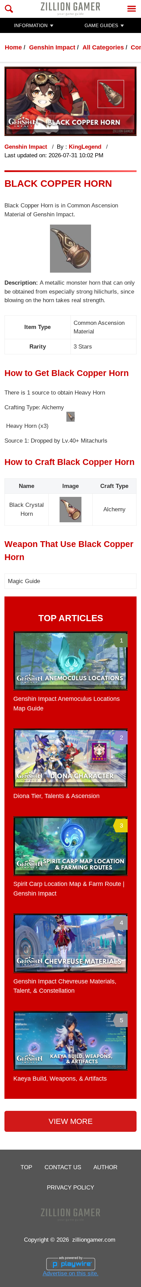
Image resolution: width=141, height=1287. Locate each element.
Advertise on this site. (71, 1273)
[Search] (9, 9)
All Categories (103, 47)
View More (71, 1121)
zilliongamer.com (93, 1239)
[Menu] (132, 9)
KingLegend (86, 147)
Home (13, 47)
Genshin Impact (52, 47)
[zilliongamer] (70, 8)
